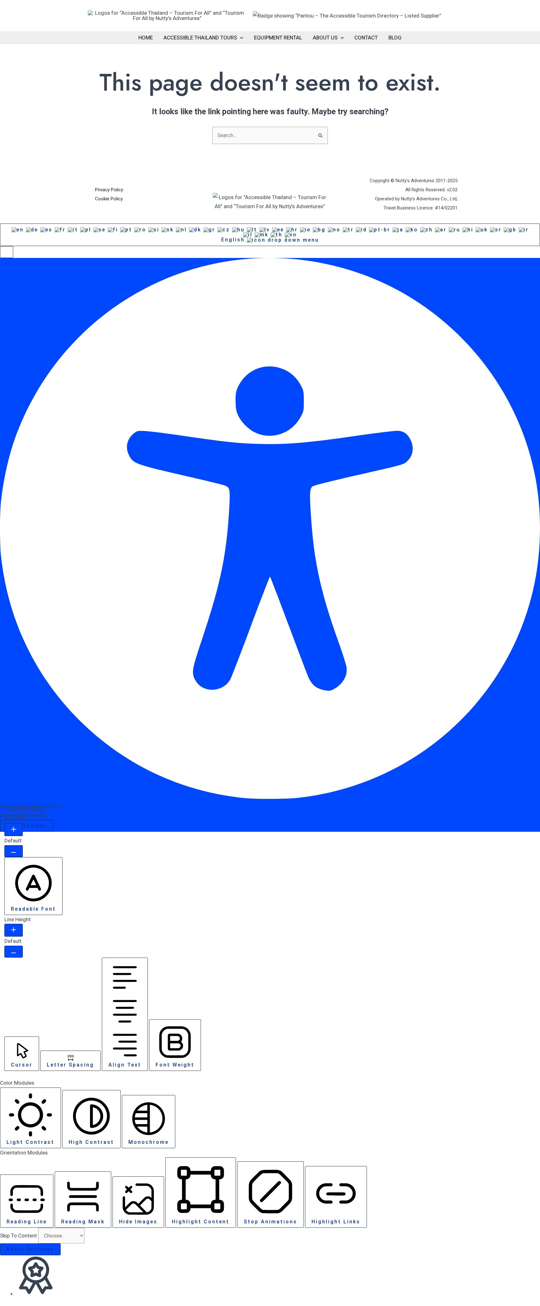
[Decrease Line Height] (13, 952)
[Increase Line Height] (13, 930)
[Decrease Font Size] (13, 851)
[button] (240, 37)
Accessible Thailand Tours (200, 37)
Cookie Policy (109, 199)
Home (145, 37)
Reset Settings (30, 1249)
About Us (325, 37)
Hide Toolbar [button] (27, 826)
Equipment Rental (278, 37)
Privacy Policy (109, 190)
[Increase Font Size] (13, 829)
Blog (395, 37)
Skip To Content (19, 1235)
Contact (366, 37)
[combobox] (270, 235)
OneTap (38, 815)
